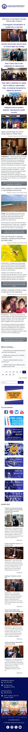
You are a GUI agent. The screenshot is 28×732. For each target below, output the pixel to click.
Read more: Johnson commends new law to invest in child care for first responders (14, 339)
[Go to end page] (18, 374)
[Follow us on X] (17, 726)
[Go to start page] (2, 371)
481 (17, 372)
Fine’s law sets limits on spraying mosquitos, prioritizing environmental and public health (13, 238)
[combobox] (9, 382)
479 (10, 372)
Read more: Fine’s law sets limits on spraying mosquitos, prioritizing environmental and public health (14, 284)
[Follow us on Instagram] (11, 412)
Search (21, 382)
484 (3, 374)
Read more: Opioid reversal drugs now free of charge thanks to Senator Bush (14, 183)
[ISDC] (13, 6)
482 (21, 372)
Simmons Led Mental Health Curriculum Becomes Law (12, 360)
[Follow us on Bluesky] (16, 412)
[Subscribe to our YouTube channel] (21, 412)
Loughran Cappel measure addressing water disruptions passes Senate (13, 365)
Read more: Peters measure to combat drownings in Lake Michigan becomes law (14, 231)
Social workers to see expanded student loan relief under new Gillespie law (13, 351)
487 (13, 374)
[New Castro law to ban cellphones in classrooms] (14, 74)
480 (13, 372)
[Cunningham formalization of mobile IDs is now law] (14, 35)
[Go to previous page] (4, 371)
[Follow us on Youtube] (20, 726)
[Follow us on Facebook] (6, 412)
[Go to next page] (16, 374)
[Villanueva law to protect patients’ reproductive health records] (14, 121)
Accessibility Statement (14, 719)
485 (6, 374)
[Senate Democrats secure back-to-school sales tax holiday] (14, 54)
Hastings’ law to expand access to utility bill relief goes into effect (13, 356)
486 (10, 374)
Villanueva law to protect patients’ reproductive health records (14, 109)
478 (6, 372)
